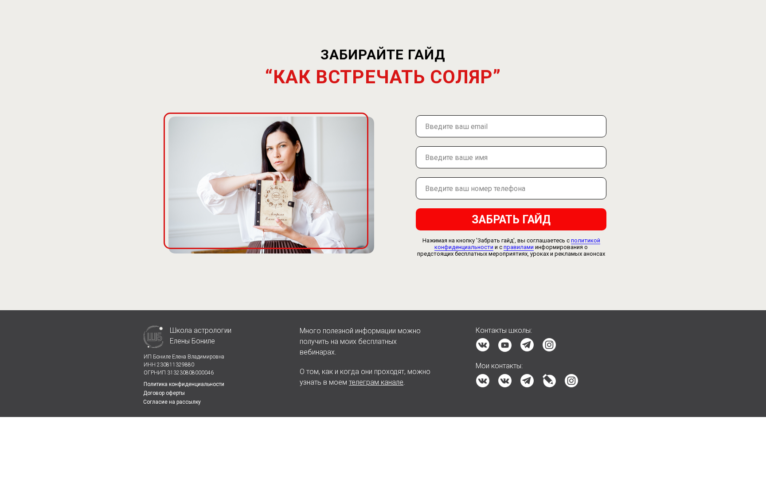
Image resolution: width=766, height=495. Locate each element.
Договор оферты (164, 393)
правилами (519, 247)
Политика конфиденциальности (184, 384)
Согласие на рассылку (172, 402)
